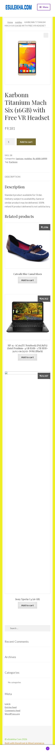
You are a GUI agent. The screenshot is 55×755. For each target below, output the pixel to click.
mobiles (18, 22)
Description (12, 176)
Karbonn (13, 162)
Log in (7, 704)
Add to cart (26, 141)
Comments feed (12, 710)
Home (10, 22)
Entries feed (11, 707)
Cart (42, 747)
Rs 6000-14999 (40, 158)
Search (27, 750)
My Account (9, 750)
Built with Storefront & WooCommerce (24, 743)
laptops (19, 158)
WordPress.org (12, 714)
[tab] (27, 176)
